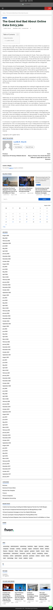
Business (4, 17)
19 (19, 219)
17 (6, 219)
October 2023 (6, 290)
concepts (12, 548)
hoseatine (5, 574)
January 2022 (6, 344)
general (27, 551)
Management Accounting (9, 498)
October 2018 (6, 440)
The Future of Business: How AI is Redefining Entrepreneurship (26, 189)
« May (4, 226)
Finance (5, 493)
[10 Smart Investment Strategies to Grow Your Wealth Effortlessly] (32, 587)
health (38, 551)
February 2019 (6, 430)
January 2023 (6, 313)
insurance (22, 553)
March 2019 (5, 427)
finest (16, 551)
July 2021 (5, 360)
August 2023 (6, 295)
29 (40, 222)
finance (5, 551)
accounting (6, 546)
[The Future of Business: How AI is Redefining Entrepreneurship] (26, 181)
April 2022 (5, 336)
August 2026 (6, 235)
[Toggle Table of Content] (17, 34)
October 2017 (6, 471)
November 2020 (7, 380)
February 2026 (6, 240)
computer (5, 548)
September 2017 (7, 474)
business (41, 546)
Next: (39, 156)
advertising (23, 546)
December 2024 (6, 256)
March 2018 (5, 458)
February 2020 (6, 401)
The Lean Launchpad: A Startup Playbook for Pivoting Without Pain (20, 514)
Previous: (14, 154)
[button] (2, 8)
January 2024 (6, 282)
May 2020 (5, 393)
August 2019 (6, 414)
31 (6, 224)
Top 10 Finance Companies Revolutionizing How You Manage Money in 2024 (22, 509)
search (43, 555)
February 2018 (6, 461)
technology (10, 558)
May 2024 (5, 272)
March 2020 (5, 399)
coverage (24, 548)
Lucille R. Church (7, 28)
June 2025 (5, 246)
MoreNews (28, 608)
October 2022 (6, 321)
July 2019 (5, 417)
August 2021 (6, 357)
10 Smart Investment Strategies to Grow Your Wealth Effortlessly (19, 512)
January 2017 (6, 476)
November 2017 (7, 469)
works (30, 558)
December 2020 (6, 378)
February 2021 (6, 373)
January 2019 (6, 432)
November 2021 (7, 349)
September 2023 (7, 292)
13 (26, 216)
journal (28, 553)
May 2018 (5, 453)
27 (26, 222)
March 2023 (5, 308)
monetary (5, 555)
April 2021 (5, 367)
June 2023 (5, 300)
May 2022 (5, 334)
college (47, 546)
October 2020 (6, 383)
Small (47, 555)
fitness (21, 551)
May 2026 (5, 238)
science (37, 555)
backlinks (30, 546)
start (4, 558)
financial (11, 551)
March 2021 (5, 370)
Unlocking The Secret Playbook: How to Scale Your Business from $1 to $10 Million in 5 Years (10, 190)
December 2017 (6, 466)
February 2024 (6, 279)
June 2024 (5, 269)
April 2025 (5, 251)
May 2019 (5, 422)
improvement (6, 553)
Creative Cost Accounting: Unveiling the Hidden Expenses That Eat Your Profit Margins (25, 507)
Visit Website (18, 147)
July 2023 (5, 297)
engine (30, 548)
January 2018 (6, 463)
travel (20, 558)
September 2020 (7, 386)
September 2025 (7, 243)
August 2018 (6, 445)
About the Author (8, 38)
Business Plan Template (9, 490)
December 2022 (6, 316)
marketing (40, 553)
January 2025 (6, 253)
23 (47, 219)
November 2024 (7, 259)
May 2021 (5, 365)
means (46, 553)
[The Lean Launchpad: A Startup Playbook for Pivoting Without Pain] (44, 587)
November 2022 (7, 318)
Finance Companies (8, 495)
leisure (34, 553)
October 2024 (6, 261)
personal (25, 555)
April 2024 (5, 274)
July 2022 (5, 329)
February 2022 (6, 342)
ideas (47, 551)
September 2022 (7, 323)
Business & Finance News (9, 488)
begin (35, 546)
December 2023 (6, 284)
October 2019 (6, 409)
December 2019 (6, 406)
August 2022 (6, 326)
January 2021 (6, 375)
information (15, 553)
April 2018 (5, 456)
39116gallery (6, 576)
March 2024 (5, 277)
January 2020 (6, 404)
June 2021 (5, 362)
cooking (18, 548)
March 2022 (5, 339)
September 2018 (7, 443)
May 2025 (5, 248)
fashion (47, 548)
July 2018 (5, 448)
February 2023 (6, 310)
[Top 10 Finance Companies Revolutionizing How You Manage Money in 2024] (20, 587)
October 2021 (6, 352)
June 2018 (5, 450)
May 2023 (5, 303)
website (26, 558)
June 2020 (5, 391)
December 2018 (6, 435)
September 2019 (7, 412)
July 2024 (5, 266)
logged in (11, 168)
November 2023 (7, 287)
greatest (32, 551)
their (16, 558)
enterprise (36, 548)
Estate (41, 548)
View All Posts (29, 147)
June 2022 (5, 331)
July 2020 (5, 388)
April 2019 (5, 424)
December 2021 (6, 347)
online (11, 555)
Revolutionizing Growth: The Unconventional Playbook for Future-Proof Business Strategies (42, 190)
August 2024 (6, 264)
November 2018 (7, 437)
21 (33, 219)
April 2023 (5, 305)
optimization (18, 555)
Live (50, 8)
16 (47, 216)
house (42, 551)
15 (40, 216)
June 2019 (5, 419)
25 (13, 222)
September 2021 (7, 354)
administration (15, 546)
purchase (31, 555)
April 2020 (5, 396)
